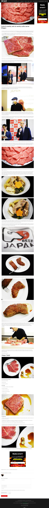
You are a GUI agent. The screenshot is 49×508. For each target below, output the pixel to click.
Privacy (22, 505)
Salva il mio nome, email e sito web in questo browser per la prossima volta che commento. (13, 490)
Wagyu (5, 33)
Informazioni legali (25, 505)
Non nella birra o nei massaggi (5, 88)
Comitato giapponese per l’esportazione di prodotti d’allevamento (13, 448)
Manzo (12, 469)
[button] (47, 1)
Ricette (13, 469)
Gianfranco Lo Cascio (4, 469)
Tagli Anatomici (15, 469)
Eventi (10, 469)
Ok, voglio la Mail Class (17, 465)
